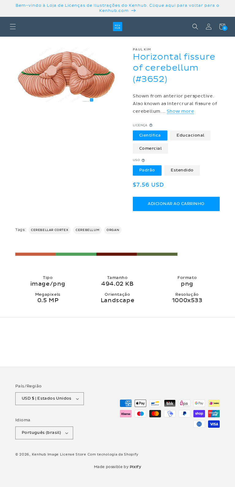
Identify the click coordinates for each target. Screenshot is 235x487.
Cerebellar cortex (49, 230)
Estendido (182, 170)
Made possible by (117, 467)
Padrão (147, 170)
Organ (112, 230)
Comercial (150, 148)
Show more (180, 111)
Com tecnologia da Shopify (113, 454)
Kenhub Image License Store (59, 454)
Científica (150, 135)
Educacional (190, 135)
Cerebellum (87, 230)
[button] (13, 26)
